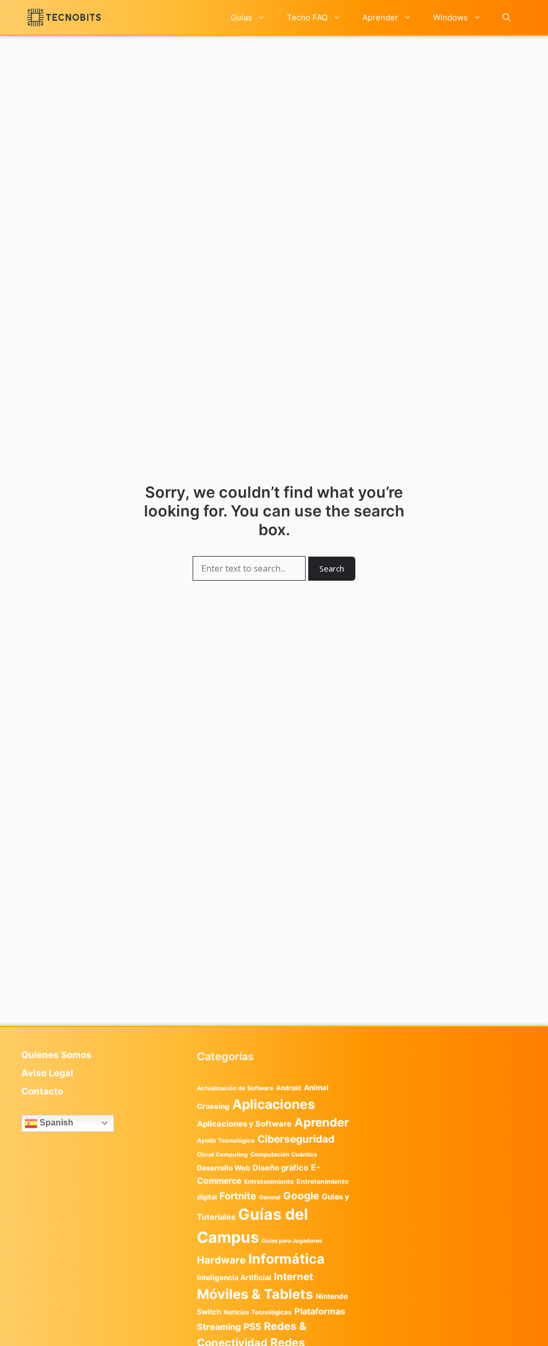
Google (301, 1195)
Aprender (380, 17)
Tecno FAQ (307, 17)
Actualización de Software (235, 1088)
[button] (506, 17)
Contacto (42, 1091)
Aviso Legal (47, 1073)
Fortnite (237, 1195)
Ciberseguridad (295, 1138)
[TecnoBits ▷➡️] (64, 17)
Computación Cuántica (283, 1154)
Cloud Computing (222, 1154)
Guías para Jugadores (292, 1240)
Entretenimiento (269, 1181)
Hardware (221, 1260)
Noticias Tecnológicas (258, 1312)
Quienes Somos (56, 1055)
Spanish (55, 1122)
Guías (241, 17)
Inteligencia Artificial (234, 1277)
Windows (450, 17)
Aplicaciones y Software (244, 1124)
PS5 (252, 1326)
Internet (293, 1277)
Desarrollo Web (223, 1168)
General (269, 1197)
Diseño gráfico (280, 1168)
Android (288, 1088)
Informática (286, 1259)
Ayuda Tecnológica (226, 1140)
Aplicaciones (273, 1104)
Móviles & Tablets (255, 1294)
